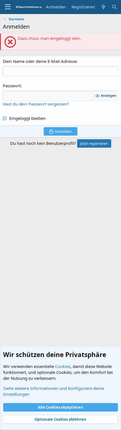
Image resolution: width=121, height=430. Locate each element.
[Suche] (114, 7)
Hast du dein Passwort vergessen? (36, 104)
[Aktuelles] (103, 7)
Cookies (62, 366)
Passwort (12, 85)
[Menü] (7, 7)
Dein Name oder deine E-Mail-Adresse (40, 61)
